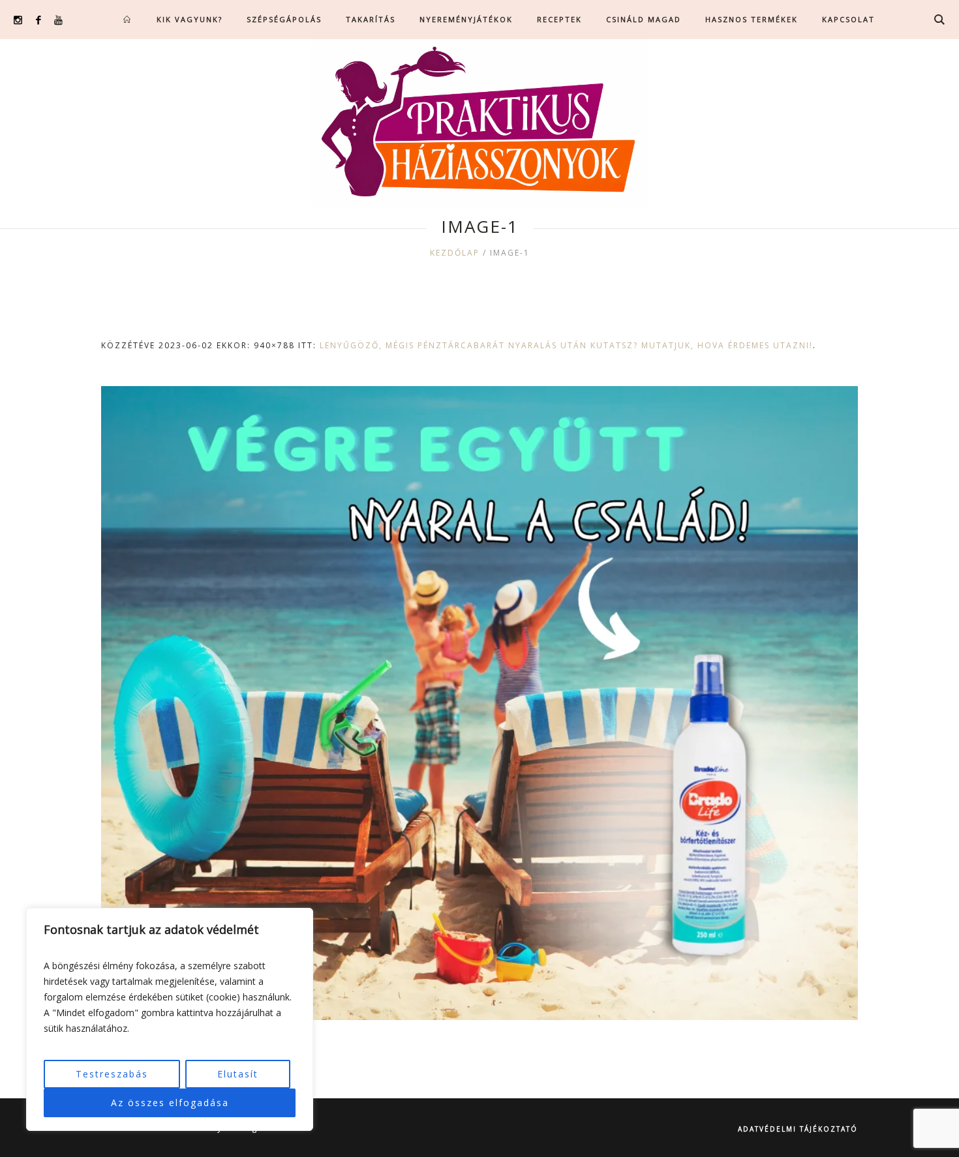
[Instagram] (18, 20)
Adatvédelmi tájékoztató (798, 1129)
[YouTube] (58, 20)
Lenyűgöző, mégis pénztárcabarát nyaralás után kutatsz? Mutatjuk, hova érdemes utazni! (566, 345)
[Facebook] (38, 20)
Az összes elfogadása (170, 1102)
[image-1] (479, 703)
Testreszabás (112, 1074)
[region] (169, 1019)
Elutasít (237, 1074)
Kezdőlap (455, 252)
